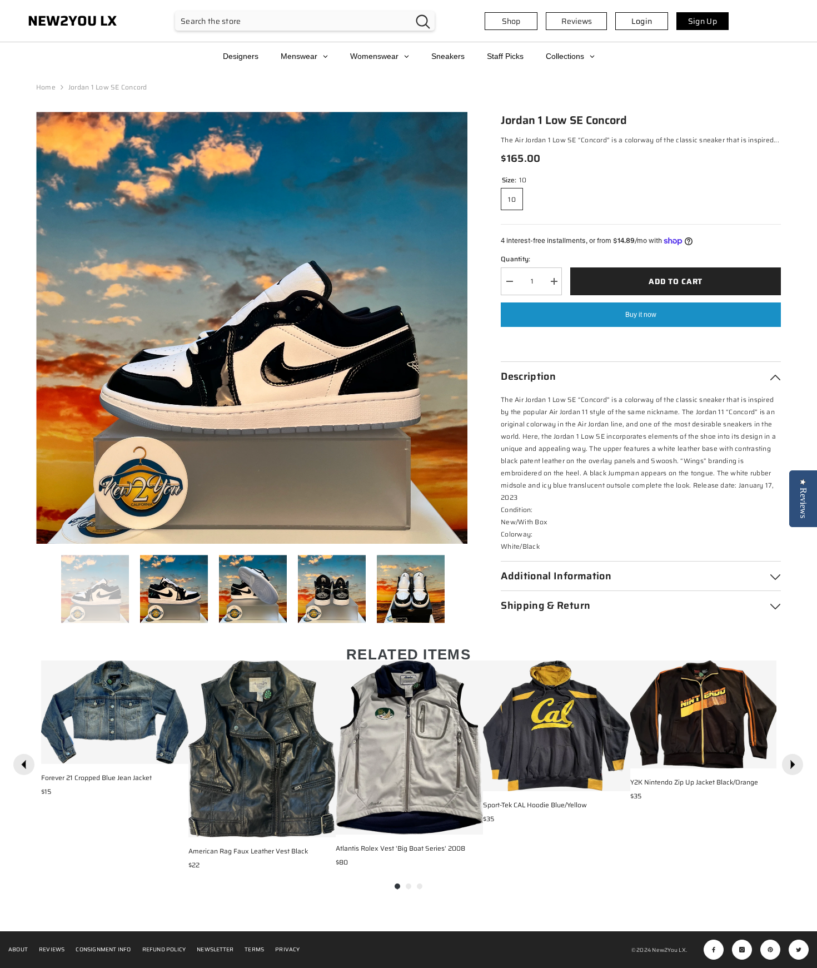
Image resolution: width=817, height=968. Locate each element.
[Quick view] (177, 753)
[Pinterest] (770, 950)
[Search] (305, 21)
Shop (511, 21)
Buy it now (640, 315)
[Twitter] (799, 950)
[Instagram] (742, 950)
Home (46, 87)
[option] (252, 328)
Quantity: (515, 259)
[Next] (792, 764)
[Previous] (23, 764)
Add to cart (676, 281)
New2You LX (668, 950)
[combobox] (293, 21)
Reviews (576, 21)
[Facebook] (714, 950)
